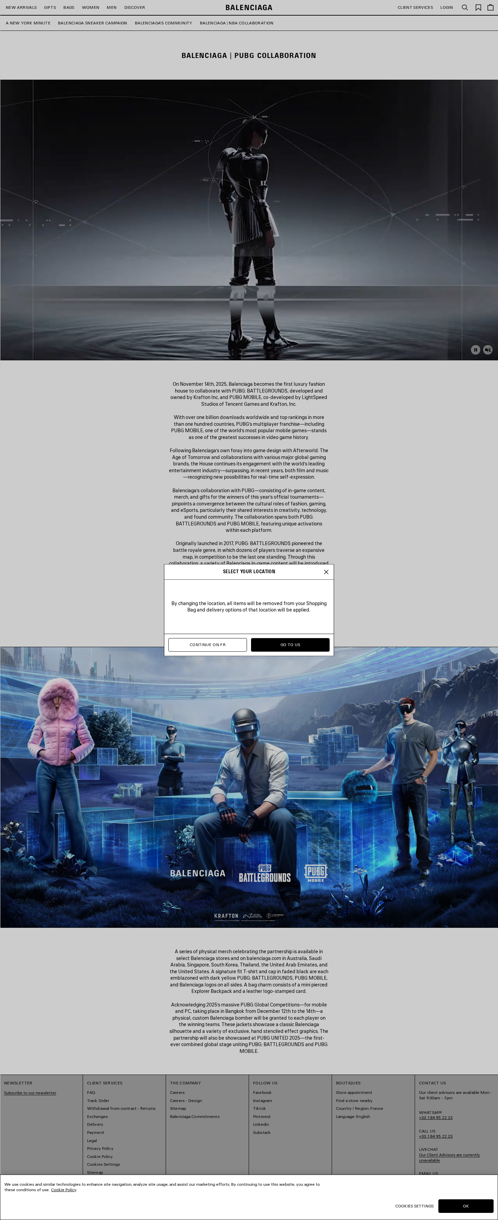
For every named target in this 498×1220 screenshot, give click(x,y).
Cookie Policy (63, 1189)
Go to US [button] (290, 644)
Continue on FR (208, 644)
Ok (466, 1205)
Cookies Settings (414, 1205)
